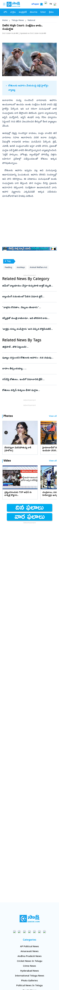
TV (50, 4)
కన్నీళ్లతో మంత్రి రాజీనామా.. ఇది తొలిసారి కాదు (27, 318)
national (31, 20)
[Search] (41, 4)
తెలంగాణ (33, 12)
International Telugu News (29, 975)
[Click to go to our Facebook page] (14, 932)
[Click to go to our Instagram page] (29, 932)
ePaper (35, 4)
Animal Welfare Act (38, 267)
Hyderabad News (29, 971)
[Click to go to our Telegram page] (39, 932)
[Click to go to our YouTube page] (34, 932)
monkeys (21, 267)
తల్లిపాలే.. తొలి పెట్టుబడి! (29, 347)
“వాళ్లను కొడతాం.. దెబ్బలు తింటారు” (29, 307)
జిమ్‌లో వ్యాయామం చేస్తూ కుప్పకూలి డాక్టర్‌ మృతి (29, 285)
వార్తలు (13, 12)
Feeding (8, 267)
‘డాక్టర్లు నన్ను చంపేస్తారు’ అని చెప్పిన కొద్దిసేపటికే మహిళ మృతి (28, 329)
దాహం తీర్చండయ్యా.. (28, 368)
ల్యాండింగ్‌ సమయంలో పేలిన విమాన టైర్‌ (27, 296)
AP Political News (29, 946)
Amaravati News (30, 951)
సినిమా (43, 12)
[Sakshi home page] (29, 919)
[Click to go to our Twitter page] (24, 932)
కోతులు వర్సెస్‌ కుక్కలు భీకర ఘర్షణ (28, 390)
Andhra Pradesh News (30, 956)
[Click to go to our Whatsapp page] (19, 932)
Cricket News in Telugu (29, 961)
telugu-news (17, 20)
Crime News (29, 966)
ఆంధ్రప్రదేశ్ (23, 12)
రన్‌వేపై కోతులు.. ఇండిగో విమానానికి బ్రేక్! (27, 379)
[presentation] (6, 432)
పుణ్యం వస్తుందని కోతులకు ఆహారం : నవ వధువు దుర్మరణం (28, 357)
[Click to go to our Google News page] (44, 932)
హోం (5, 12)
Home (5, 20)
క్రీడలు (51, 12)
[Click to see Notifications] (55, 4)
